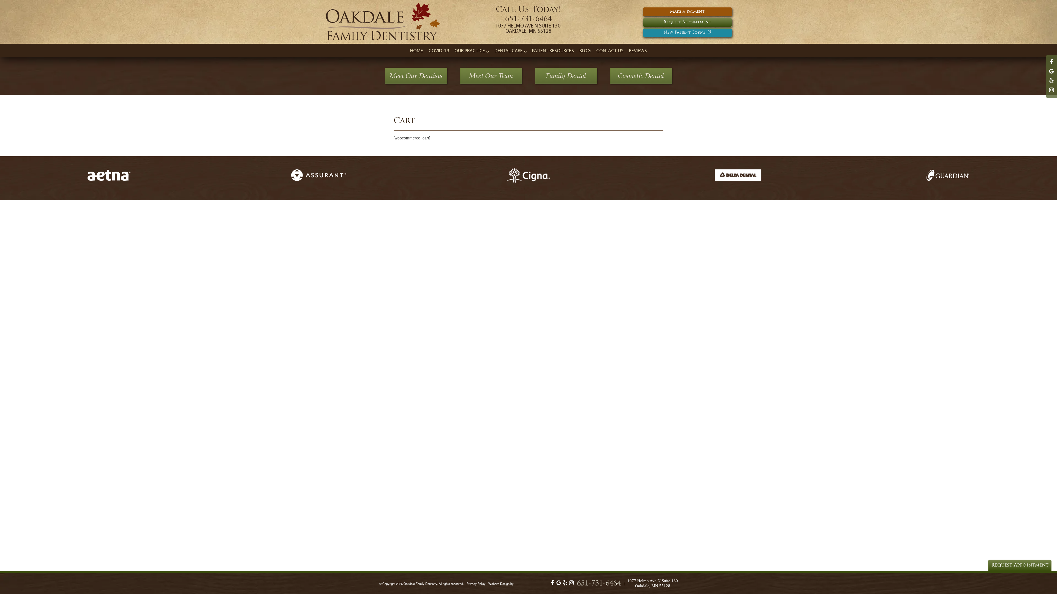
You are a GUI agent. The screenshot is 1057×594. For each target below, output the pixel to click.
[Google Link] (559, 584)
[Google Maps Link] (1051, 73)
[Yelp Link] (1051, 83)
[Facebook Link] (1051, 64)
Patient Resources (553, 51)
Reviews (638, 51)
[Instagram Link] (1051, 92)
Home (416, 51)
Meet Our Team (491, 76)
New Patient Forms (684, 33)
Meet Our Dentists (416, 76)
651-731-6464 (528, 19)
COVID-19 (439, 51)
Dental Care (508, 51)
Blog (585, 51)
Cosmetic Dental (641, 76)
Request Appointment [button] (687, 22)
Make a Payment (687, 12)
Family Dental (566, 76)
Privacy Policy (476, 583)
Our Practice (469, 51)
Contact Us (609, 51)
